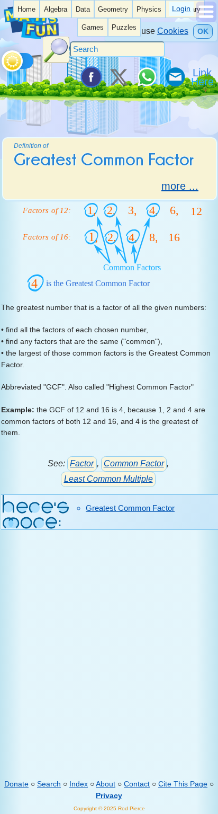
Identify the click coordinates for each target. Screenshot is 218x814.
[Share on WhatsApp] (146, 77)
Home (26, 9)
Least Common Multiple (108, 478)
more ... (179, 186)
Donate (16, 784)
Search (49, 784)
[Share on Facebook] (90, 77)
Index (78, 784)
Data (83, 9)
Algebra (55, 9)
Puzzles (124, 27)
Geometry (113, 9)
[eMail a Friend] (174, 77)
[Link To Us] (203, 77)
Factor (82, 463)
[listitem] (26, 9)
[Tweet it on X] (118, 77)
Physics (149, 9)
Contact (137, 784)
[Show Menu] (206, 19)
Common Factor (134, 463)
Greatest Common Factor (130, 507)
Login (181, 8)
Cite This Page (182, 784)
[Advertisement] (109, 662)
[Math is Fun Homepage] (31, 36)
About (105, 784)
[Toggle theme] (3, 58)
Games (92, 27)
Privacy (109, 795)
